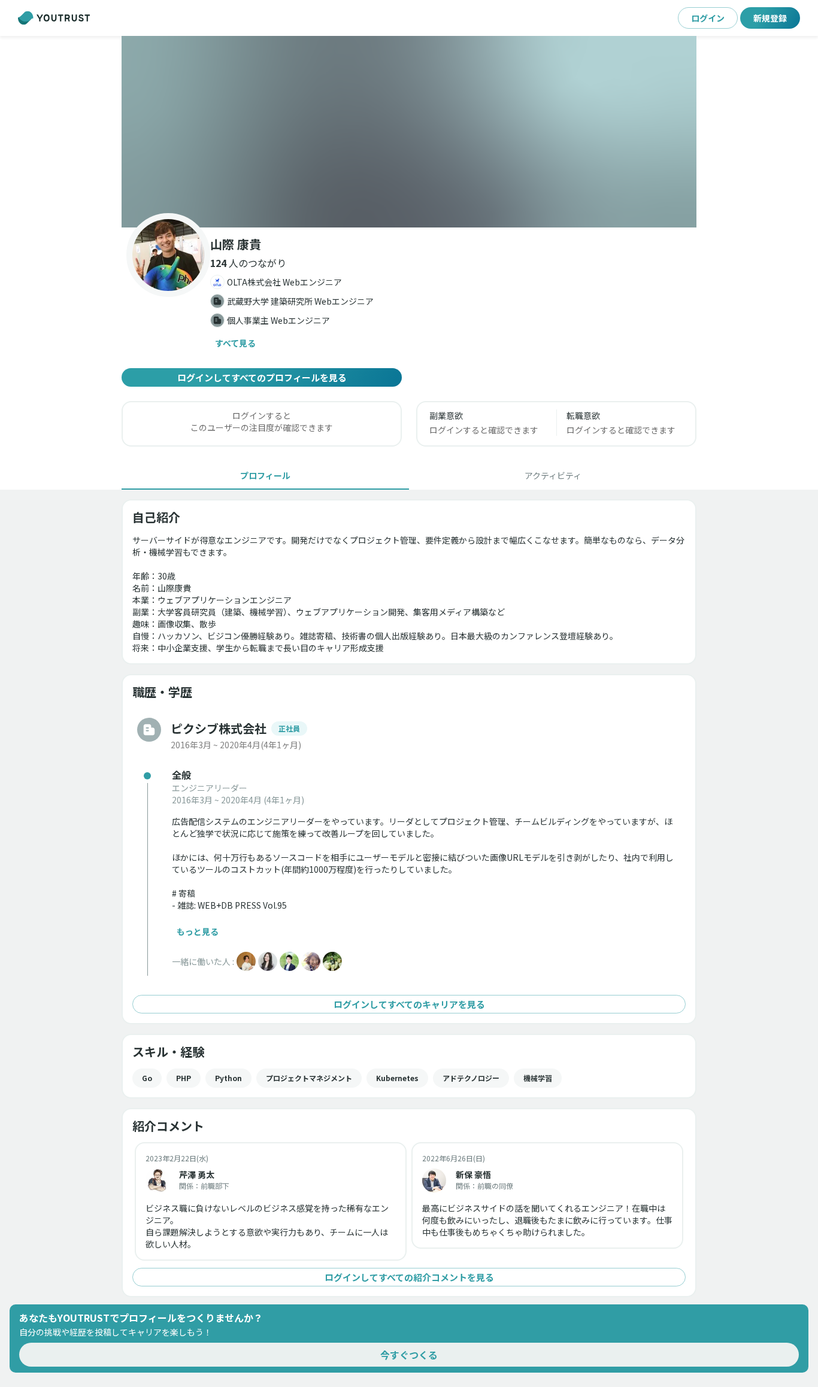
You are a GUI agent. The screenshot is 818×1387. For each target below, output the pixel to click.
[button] (409, 131)
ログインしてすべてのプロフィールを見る (262, 377)
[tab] (265, 475)
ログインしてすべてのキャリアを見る (409, 1004)
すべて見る (235, 343)
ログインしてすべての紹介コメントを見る (409, 1277)
